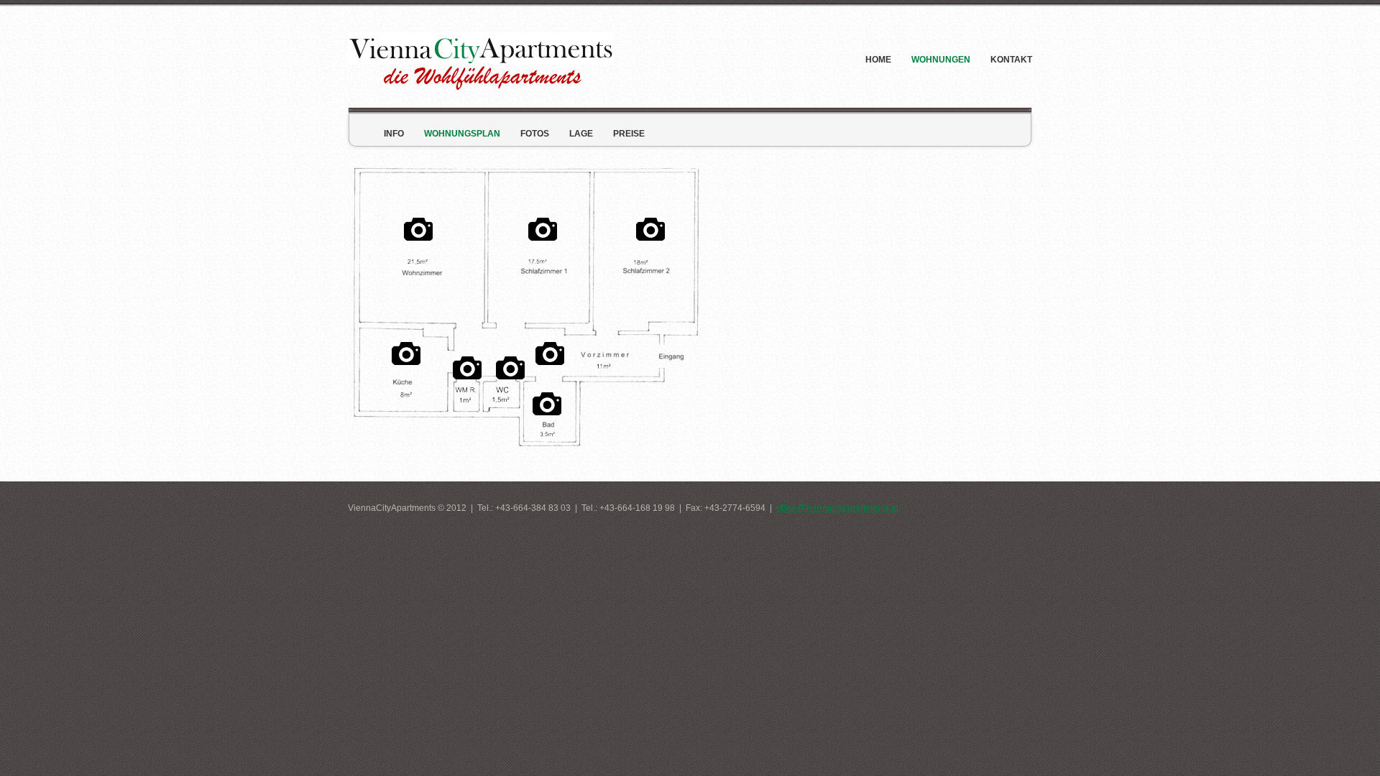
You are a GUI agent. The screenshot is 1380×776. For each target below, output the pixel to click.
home (878, 60)
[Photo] (406, 350)
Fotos (534, 134)
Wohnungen (940, 60)
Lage (581, 134)
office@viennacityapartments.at (837, 508)
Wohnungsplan (462, 134)
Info (394, 134)
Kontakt (1011, 60)
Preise (629, 134)
